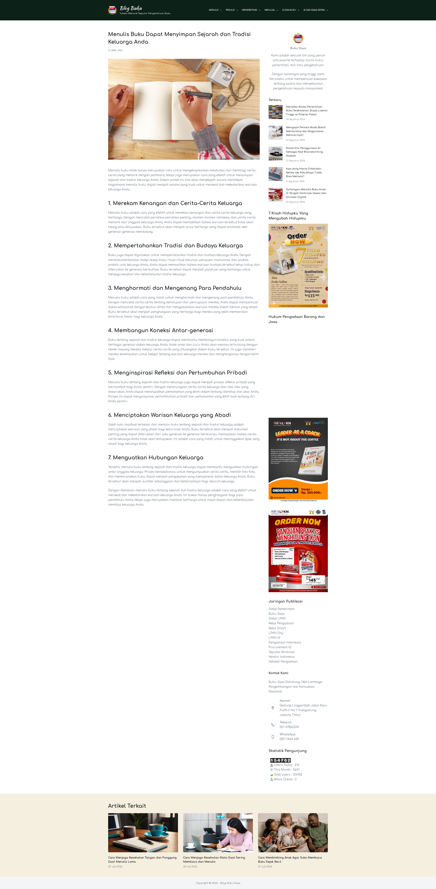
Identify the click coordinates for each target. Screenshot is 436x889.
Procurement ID (280, 647)
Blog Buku (131, 8)
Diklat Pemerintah (281, 609)
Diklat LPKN (277, 618)
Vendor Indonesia (282, 656)
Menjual (270, 10)
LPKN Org (276, 633)
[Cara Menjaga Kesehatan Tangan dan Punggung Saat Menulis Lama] (143, 832)
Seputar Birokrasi (282, 652)
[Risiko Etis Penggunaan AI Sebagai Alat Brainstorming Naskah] (276, 153)
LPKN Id (274, 637)
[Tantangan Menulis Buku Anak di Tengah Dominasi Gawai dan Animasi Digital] (276, 195)
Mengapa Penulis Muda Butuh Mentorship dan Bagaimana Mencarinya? (306, 131)
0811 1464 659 (289, 739)
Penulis (230, 10)
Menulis (214, 10)
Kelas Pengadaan (281, 623)
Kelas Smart (277, 628)
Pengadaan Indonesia (285, 642)
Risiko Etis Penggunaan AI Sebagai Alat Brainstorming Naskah (304, 152)
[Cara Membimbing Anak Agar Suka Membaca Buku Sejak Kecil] (293, 832)
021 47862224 (289, 727)
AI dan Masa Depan (314, 10)
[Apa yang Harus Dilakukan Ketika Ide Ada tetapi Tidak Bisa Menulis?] (276, 174)
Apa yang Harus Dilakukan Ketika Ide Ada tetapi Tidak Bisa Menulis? (304, 172)
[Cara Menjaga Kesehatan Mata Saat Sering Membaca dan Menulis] (218, 832)
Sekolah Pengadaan (283, 661)
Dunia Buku (289, 10)
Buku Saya (276, 613)
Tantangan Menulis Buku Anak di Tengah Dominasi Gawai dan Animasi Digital (306, 193)
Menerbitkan (249, 10)
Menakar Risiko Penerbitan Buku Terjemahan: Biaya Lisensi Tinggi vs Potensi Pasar (307, 110)
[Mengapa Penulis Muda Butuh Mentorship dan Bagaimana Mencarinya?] (276, 133)
